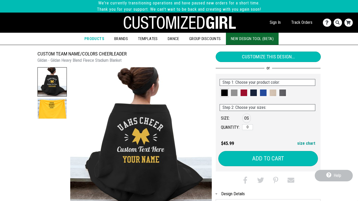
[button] (52, 82)
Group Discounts (205, 38)
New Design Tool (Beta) (252, 38)
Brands (121, 38)
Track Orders (301, 22)
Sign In (275, 22)
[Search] (339, 23)
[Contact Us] (328, 23)
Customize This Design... (268, 57)
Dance (173, 38)
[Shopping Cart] (349, 23)
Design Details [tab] (233, 193)
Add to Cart (268, 158)
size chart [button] (306, 143)
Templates (148, 38)
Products (94, 38)
